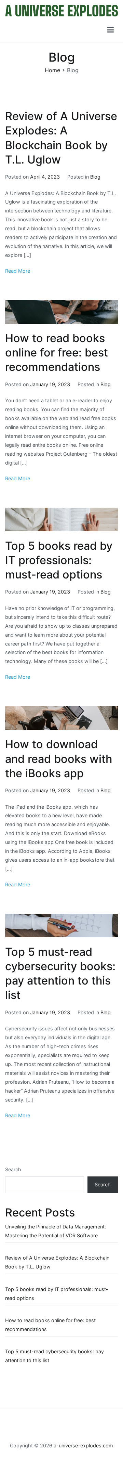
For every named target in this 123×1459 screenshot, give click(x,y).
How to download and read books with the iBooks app (58, 759)
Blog (95, 177)
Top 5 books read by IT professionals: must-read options (58, 560)
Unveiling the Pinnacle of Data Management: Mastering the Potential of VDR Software (55, 1231)
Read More (17, 271)
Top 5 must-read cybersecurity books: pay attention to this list (54, 1356)
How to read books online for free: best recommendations (56, 352)
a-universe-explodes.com (83, 1445)
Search (13, 1169)
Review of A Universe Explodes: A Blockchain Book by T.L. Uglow (57, 1262)
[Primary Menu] (111, 30)
